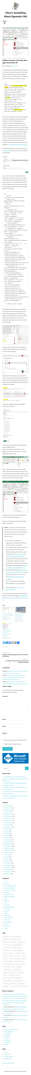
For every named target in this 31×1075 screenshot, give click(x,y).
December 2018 (8, 865)
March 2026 (7, 806)
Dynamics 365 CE (8, 894)
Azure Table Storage (9, 888)
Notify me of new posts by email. (12, 744)
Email (4, 726)
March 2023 (7, 812)
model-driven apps (7, 961)
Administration (17, 939)
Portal (5, 913)
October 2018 (7, 869)
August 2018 (7, 874)
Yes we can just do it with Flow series (18, 986)
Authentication (21, 942)
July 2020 (6, 829)
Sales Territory (17, 969)
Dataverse (7, 892)
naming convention (18, 961)
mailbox (24, 958)
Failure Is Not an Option (8, 953)
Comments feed (8, 1056)
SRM (4, 975)
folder (5, 955)
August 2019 (7, 852)
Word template (21, 983)
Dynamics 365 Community (11, 1029)
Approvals (13, 942)
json (11, 958)
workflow (5, 986)
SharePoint (7, 926)
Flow (5, 903)
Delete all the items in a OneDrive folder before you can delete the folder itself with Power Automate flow (15, 779)
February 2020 (8, 840)
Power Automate (8, 918)
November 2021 (8, 823)
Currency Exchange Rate (16, 944)
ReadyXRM (7, 1036)
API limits (5, 942)
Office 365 (7, 909)
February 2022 (8, 818)
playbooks (22, 964)
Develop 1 (6, 1038)
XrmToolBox (7, 1040)
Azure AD (15, 58)
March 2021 (7, 825)
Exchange (6, 901)
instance (5, 958)
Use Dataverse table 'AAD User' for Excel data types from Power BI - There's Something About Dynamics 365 (14, 677)
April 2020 (7, 835)
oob (16, 964)
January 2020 (7, 842)
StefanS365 (14, 66)
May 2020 (7, 833)
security (5, 972)
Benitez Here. (7, 1042)
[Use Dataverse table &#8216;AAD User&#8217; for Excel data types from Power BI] (7, 610)
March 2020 (7, 838)
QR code (19, 966)
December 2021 (8, 821)
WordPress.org (8, 1059)
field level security (20, 953)
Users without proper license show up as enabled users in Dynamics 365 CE (19, 616)
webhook (13, 983)
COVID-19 (6, 944)
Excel (18, 58)
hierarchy (17, 955)
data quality (6, 950)
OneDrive (6, 911)
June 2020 (7, 831)
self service (13, 972)
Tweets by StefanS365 (8, 1063)
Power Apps (7, 916)
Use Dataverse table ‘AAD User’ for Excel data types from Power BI (15, 598)
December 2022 (8, 814)
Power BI (22, 58)
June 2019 (7, 857)
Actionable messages (16, 936)
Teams (6, 928)
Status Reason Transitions (14, 975)
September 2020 (8, 827)
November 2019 (8, 846)
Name (4, 719)
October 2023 (7, 810)
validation (6, 983)
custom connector (7, 947)
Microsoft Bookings (9, 907)
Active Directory (6, 151)
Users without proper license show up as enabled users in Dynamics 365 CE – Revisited (6, 632)
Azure (5, 882)
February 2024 (8, 808)
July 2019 (6, 855)
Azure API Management (10, 886)
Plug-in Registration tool (9, 966)
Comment (5, 696)
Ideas (23, 955)
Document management (17, 950)
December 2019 (8, 844)
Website (4, 733)
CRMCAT (6, 1044)
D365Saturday (17, 947)
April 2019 (7, 859)
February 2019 (8, 863)
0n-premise (6, 936)
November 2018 (8, 867)
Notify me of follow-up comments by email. (15, 740)
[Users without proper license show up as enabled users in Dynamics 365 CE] (20, 610)
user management (18, 980)
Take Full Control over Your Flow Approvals (12, 978)
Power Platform (8, 922)
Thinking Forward (8, 1032)
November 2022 (8, 816)
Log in (5, 1052)
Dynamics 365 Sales (9, 896)
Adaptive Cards (7, 939)
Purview (6, 924)
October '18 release (8, 964)
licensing (5, 646)
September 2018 (8, 872)
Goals (10, 955)
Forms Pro (7, 905)
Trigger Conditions (7, 980)
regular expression (7, 969)
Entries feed (7, 1054)
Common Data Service (10, 890)
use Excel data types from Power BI (17, 144)
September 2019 (8, 850)
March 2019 (7, 861)
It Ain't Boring (7, 1034)
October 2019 (7, 848)
